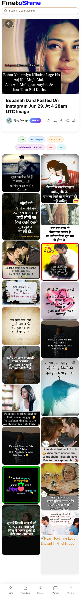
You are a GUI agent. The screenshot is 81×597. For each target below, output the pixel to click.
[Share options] (36, 158)
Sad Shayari (36, 139)
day (22, 139)
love (51, 147)
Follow (35, 120)
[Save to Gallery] (36, 165)
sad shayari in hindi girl (30, 147)
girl (61, 147)
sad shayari (55, 139)
